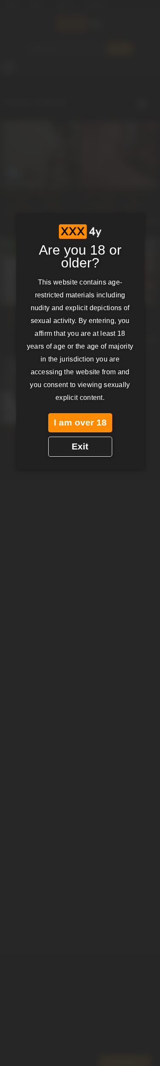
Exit (80, 446)
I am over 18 (80, 422)
